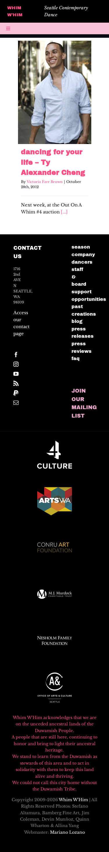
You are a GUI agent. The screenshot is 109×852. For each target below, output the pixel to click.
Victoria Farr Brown (44, 181)
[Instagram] (16, 364)
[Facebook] (16, 354)
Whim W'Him (73, 799)
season (81, 247)
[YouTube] (16, 373)
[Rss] (16, 383)
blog (77, 321)
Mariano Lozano (67, 832)
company (83, 254)
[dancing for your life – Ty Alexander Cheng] (54, 92)
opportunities (89, 299)
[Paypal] (16, 393)
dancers (82, 262)
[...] (64, 212)
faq (76, 358)
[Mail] (16, 402)
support (82, 291)
